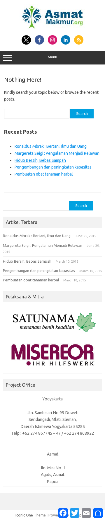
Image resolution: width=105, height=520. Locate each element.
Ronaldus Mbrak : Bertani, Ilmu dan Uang (51, 146)
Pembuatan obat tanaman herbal (44, 174)
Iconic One (24, 515)
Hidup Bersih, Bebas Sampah (40, 160)
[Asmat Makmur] (52, 28)
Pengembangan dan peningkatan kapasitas (53, 167)
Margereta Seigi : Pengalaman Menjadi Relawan (57, 153)
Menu (52, 57)
